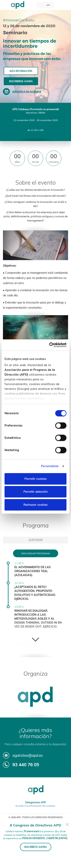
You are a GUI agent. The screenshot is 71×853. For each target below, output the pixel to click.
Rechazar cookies (35, 505)
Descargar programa (35, 553)
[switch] (60, 425)
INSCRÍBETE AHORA (35, 846)
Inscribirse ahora (21, 81)
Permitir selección (35, 491)
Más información (21, 71)
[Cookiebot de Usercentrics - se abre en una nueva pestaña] (50, 344)
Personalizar (50, 466)
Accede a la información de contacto (35, 805)
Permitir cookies (35, 479)
